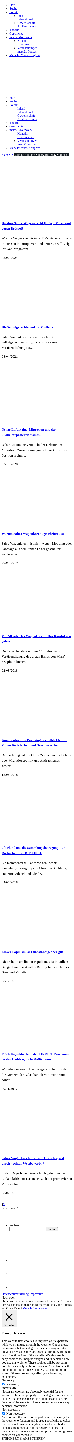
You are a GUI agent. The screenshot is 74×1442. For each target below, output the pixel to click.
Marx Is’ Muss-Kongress (24, 55)
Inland (21, 15)
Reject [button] (18, 1308)
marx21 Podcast (27, 51)
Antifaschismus (27, 26)
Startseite (7, 154)
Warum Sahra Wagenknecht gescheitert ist (33, 534)
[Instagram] (15, 1287)
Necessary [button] (8, 1380)
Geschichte (16, 33)
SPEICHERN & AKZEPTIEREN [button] (23, 1438)
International (25, 19)
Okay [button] (9, 1308)
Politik (13, 12)
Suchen (14, 1225)
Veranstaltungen (27, 48)
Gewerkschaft (26, 22)
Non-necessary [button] (11, 1409)
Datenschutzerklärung (15, 1294)
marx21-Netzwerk (20, 37)
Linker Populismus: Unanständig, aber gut (32, 952)
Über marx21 (25, 44)
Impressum (36, 1294)
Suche (13, 8)
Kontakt (22, 40)
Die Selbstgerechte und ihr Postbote (27, 327)
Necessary (12, 1384)
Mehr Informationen (35, 1308)
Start (12, 5)
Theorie (14, 30)
